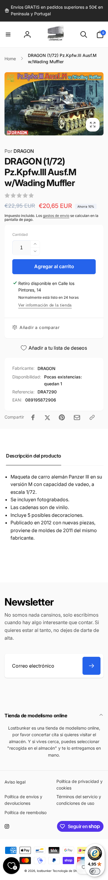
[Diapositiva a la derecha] (97, 104)
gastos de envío (56, 215)
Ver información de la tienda (45, 305)
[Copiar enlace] (92, 417)
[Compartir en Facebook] (33, 417)
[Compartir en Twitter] (47, 417)
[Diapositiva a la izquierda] (10, 104)
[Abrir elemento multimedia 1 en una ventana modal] (54, 104)
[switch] (94, 871)
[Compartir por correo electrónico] (77, 417)
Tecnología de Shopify (68, 871)
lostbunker (44, 871)
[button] (8, 34)
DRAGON (19, 151)
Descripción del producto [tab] (33, 456)
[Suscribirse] (91, 666)
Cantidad (20, 234)
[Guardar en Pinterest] (62, 417)
